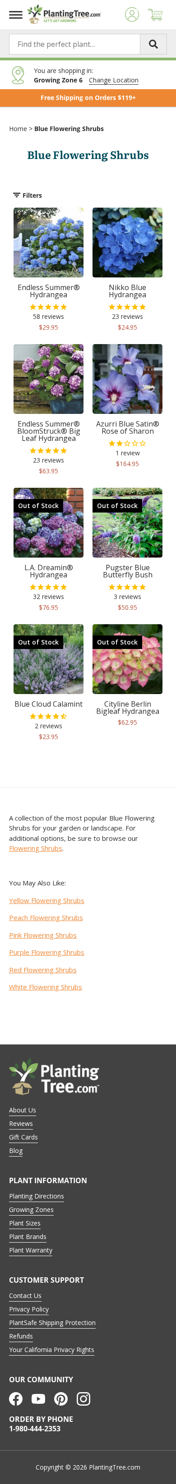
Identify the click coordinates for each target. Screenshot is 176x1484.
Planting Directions (36, 1196)
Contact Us (25, 1295)
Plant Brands (27, 1236)
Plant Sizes (25, 1223)
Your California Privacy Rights (51, 1349)
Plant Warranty (30, 1250)
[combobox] (88, 44)
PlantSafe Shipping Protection (52, 1322)
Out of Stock (38, 505)
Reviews (21, 1123)
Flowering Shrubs (35, 848)
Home (18, 128)
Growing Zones (31, 1209)
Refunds (21, 1336)
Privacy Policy (29, 1309)
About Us (22, 1110)
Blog (16, 1150)
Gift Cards (23, 1137)
